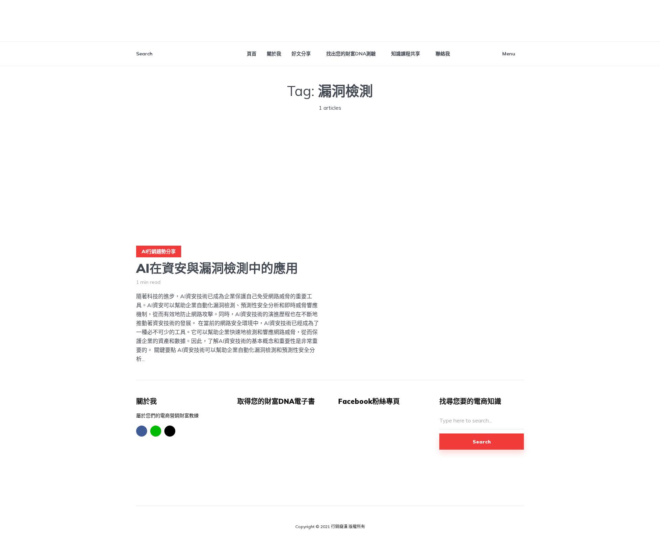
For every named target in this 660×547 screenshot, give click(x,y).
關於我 (274, 54)
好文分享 (301, 54)
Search (482, 442)
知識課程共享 (405, 54)
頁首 (251, 54)
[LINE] (155, 431)
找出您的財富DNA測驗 (351, 54)
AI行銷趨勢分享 (159, 251)
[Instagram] (169, 431)
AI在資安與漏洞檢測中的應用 (217, 268)
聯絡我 (443, 54)
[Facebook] (141, 431)
